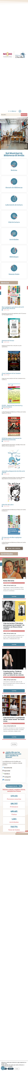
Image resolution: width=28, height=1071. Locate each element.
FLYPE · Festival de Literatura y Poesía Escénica (12, 406)
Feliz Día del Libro (8, 505)
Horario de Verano (8, 340)
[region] (14, 133)
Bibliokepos (14, 257)
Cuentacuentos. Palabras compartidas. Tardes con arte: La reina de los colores (13, 673)
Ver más (14, 744)
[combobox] (11, 114)
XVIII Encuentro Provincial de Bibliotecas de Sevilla (11, 439)
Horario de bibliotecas (14, 187)
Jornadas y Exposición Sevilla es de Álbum (13, 471)
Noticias (14, 170)
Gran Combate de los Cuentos (11, 373)
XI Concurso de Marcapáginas (11, 537)
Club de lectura (14, 222)
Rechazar (10, 1068)
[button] (20, 111)
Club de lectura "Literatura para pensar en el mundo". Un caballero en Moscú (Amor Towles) (13, 626)
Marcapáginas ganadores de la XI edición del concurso (13, 307)
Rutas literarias (8, 581)
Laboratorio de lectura (14, 205)
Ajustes (16, 1068)
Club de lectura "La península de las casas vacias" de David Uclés (14, 719)
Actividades (14, 239)
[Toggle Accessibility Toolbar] (3, 1068)
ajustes (10, 1066)
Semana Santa (14, 274)
